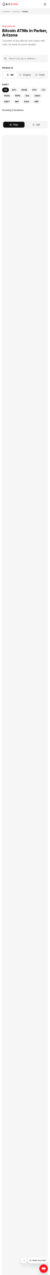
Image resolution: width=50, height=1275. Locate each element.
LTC (43, 90)
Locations (6, 11)
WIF (17, 101)
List (38, 124)
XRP (36, 101)
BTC (14, 90)
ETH (34, 90)
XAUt (26, 101)
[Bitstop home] (10, 4)
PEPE (17, 96)
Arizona (16, 11)
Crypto (27, 75)
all (5, 90)
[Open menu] (45, 4)
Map (15, 124)
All (11, 75)
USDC (37, 96)
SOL (27, 96)
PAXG (7, 96)
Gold (41, 75)
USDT (7, 101)
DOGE (24, 90)
